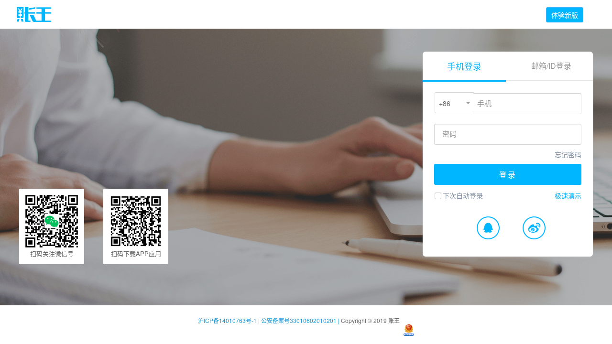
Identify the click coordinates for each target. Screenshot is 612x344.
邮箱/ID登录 (551, 65)
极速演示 (568, 195)
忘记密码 (568, 154)
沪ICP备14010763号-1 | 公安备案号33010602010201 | (269, 320)
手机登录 (464, 66)
